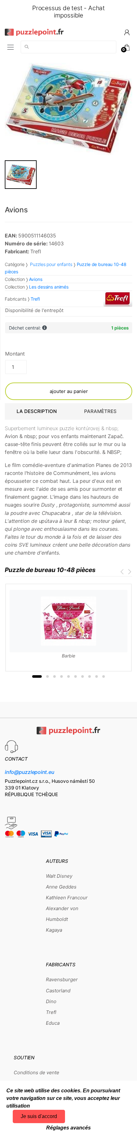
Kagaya (54, 930)
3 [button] (54, 676)
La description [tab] (37, 411)
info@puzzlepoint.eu (29, 772)
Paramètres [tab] (100, 411)
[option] (68, 109)
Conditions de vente (36, 1072)
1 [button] (37, 676)
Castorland (58, 991)
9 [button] (96, 676)
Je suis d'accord (39, 1116)
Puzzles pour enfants (50, 264)
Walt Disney (59, 876)
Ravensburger (62, 979)
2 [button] (47, 676)
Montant (15, 353)
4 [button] (61, 676)
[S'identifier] (127, 32)
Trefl (51, 1012)
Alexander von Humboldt (62, 913)
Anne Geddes (61, 887)
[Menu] (10, 47)
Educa (53, 1023)
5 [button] (68, 676)
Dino (51, 1001)
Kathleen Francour (67, 898)
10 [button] (103, 676)
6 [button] (75, 676)
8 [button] (89, 676)
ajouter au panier (69, 391)
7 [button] (82, 676)
